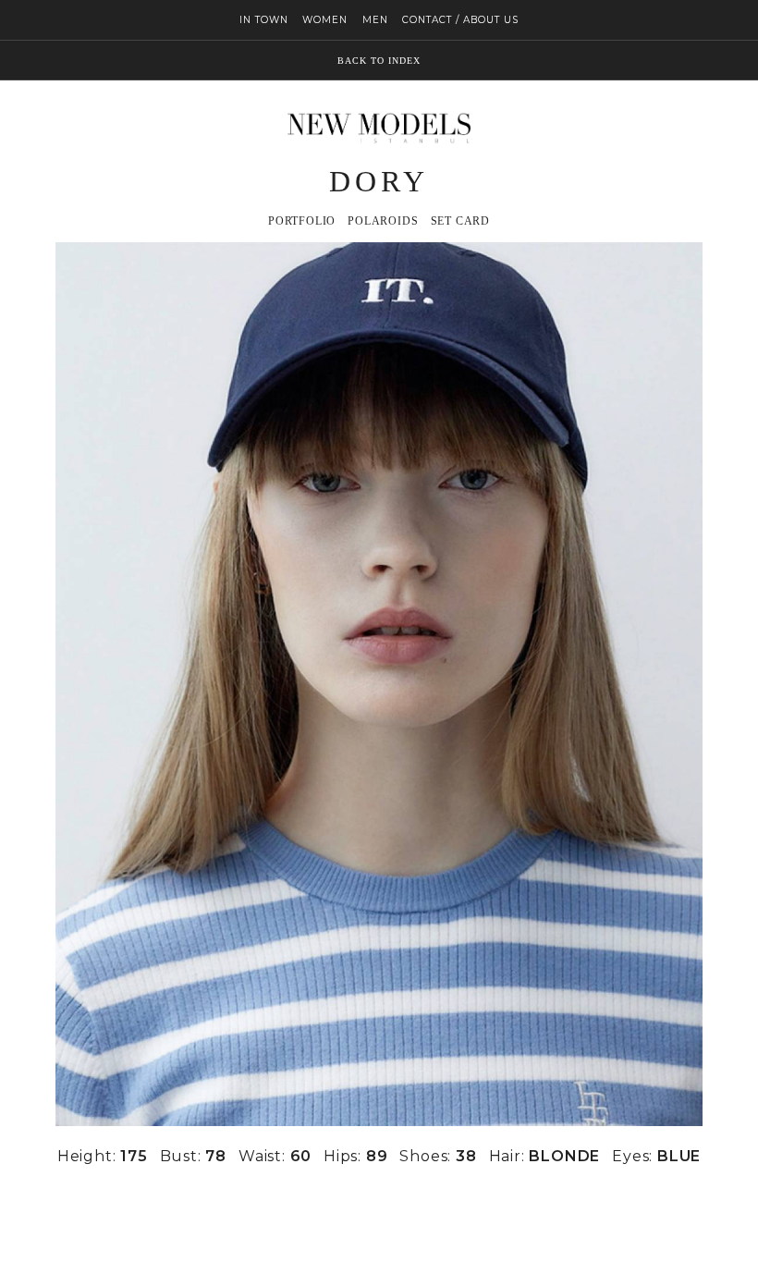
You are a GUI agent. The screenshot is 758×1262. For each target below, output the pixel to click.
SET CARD (461, 221)
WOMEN (325, 20)
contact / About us (460, 20)
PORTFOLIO (302, 221)
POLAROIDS (383, 221)
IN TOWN (263, 20)
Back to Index (379, 60)
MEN (375, 20)
